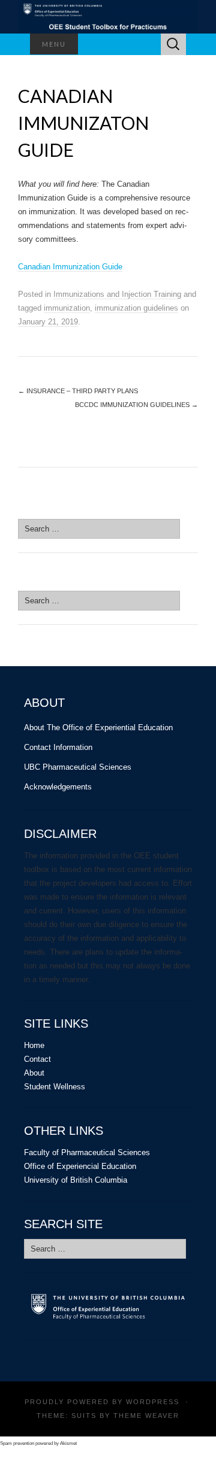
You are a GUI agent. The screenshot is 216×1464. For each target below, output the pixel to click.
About (34, 1072)
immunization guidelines (136, 307)
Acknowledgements (58, 786)
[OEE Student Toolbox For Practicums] (108, 17)
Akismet (68, 1443)
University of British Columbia (75, 1180)
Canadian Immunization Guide (70, 266)
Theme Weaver (146, 1415)
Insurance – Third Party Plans (78, 390)
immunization (67, 307)
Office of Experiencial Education (80, 1166)
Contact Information (58, 747)
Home (34, 1045)
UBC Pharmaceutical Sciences (77, 767)
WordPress (152, 1401)
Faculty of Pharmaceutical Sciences (87, 1152)
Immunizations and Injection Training (117, 294)
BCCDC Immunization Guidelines (136, 404)
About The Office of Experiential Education (98, 727)
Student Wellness (54, 1086)
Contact (37, 1059)
